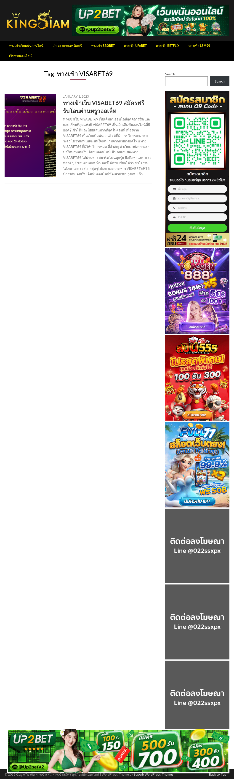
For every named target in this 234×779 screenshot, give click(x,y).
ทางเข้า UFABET (135, 46)
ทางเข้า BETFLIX (167, 46)
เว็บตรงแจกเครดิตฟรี (67, 46)
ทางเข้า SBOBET (103, 46)
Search (170, 74)
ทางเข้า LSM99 (199, 46)
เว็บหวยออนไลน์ (20, 56)
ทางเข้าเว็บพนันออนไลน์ (26, 46)
